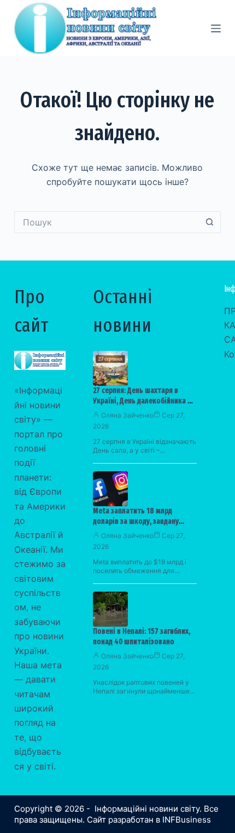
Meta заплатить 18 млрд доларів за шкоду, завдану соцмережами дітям (136, 521)
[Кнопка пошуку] (210, 222)
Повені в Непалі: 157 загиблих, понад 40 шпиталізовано (141, 636)
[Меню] (216, 28)
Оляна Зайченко (127, 415)
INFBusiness (186, 819)
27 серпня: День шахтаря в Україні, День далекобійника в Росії (142, 401)
